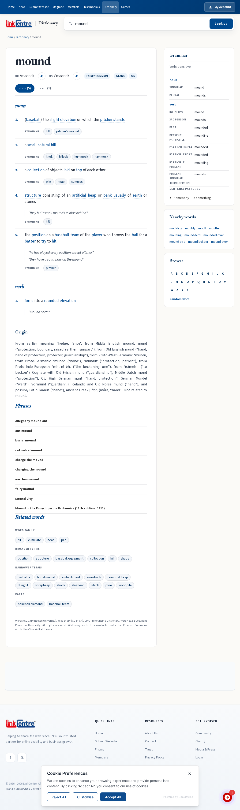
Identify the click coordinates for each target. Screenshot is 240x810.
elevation (68, 120)
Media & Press (205, 749)
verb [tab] (45, 88)
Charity (200, 741)
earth (137, 195)
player (97, 235)
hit (54, 241)
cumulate (34, 540)
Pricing (100, 749)
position (38, 235)
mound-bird (192, 235)
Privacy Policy (155, 757)
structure (33, 195)
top (79, 170)
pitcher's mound (67, 131)
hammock (101, 156)
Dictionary (110, 7)
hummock (81, 156)
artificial (79, 195)
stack (95, 585)
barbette (24, 577)
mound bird (177, 241)
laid (67, 170)
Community (203, 733)
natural (44, 145)
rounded (51, 301)
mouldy (190, 228)
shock (61, 585)
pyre (108, 585)
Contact (150, 741)
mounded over (213, 235)
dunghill (23, 585)
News (22, 7)
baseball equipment (69, 558)
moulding (175, 228)
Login (199, 757)
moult (202, 228)
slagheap (78, 585)
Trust (149, 749)
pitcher (106, 120)
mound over (219, 241)
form (29, 301)
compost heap (118, 577)
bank (107, 195)
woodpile (125, 585)
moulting (175, 235)
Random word (179, 299)
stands (119, 120)
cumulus (77, 181)
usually (119, 195)
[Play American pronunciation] (76, 76)
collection (36, 170)
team (74, 235)
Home (11, 7)
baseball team (59, 604)
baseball (33, 120)
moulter (214, 228)
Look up (221, 23)
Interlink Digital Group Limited (22, 789)
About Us (151, 733)
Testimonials (91, 7)
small (32, 145)
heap (61, 181)
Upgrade (58, 7)
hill (48, 131)
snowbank (94, 577)
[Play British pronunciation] (41, 76)
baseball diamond (30, 604)
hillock (63, 156)
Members (73, 7)
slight (54, 120)
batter (30, 241)
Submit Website (39, 7)
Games (125, 7)
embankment (71, 577)
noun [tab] (25, 88)
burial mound (46, 577)
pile (48, 181)
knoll (49, 156)
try (43, 241)
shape (125, 558)
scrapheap (42, 585)
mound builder (198, 241)
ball (135, 235)
